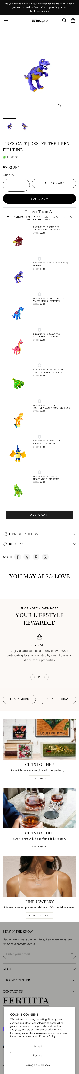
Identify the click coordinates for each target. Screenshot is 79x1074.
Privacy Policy (47, 1036)
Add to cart (39, 515)
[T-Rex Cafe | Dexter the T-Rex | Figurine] (17, 557)
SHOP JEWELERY (39, 915)
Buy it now (39, 198)
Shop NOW (39, 846)
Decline (37, 1055)
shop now (39, 778)
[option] (39, 5)
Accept (37, 1046)
